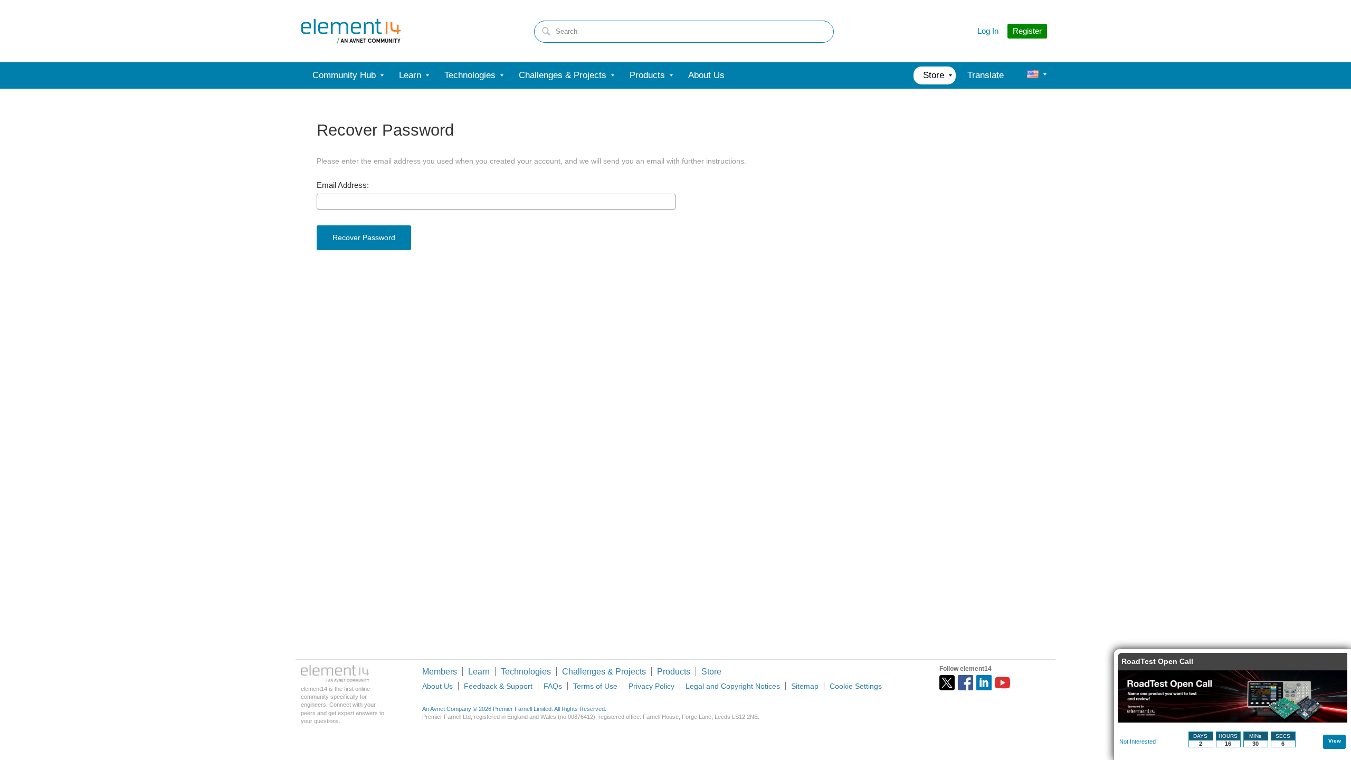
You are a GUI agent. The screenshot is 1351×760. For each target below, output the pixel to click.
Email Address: (343, 185)
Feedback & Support (498, 686)
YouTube (1002, 682)
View (1334, 741)
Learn (479, 671)
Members (439, 671)
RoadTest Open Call (1157, 661)
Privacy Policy (651, 686)
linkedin (984, 682)
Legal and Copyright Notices (733, 686)
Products (673, 671)
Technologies (526, 671)
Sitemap (805, 686)
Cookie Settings (856, 686)
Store (711, 671)
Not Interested (1137, 741)
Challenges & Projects (604, 671)
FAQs (553, 686)
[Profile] (1032, 75)
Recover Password (363, 237)
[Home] (351, 31)
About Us (437, 686)
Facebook (965, 682)
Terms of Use (595, 686)
